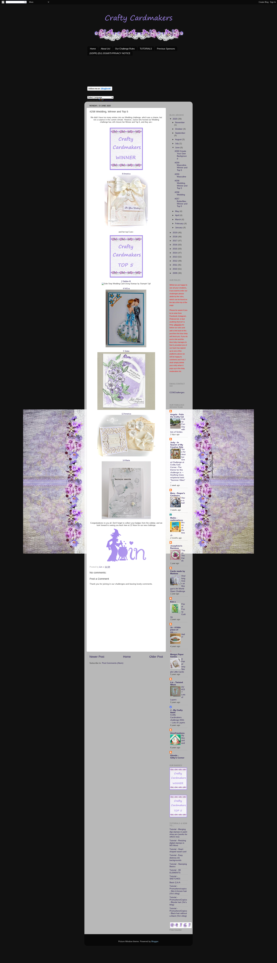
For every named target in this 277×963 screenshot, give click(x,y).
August (178, 139)
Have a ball (183, 500)
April (177, 215)
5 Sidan (126, 351)
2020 (175, 119)
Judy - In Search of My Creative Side (176, 444)
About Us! (105, 48)
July (177, 143)
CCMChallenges (177, 392)
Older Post (156, 656)
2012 (175, 261)
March (178, 219)
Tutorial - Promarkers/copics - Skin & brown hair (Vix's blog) (178, 890)
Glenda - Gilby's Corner (177, 756)
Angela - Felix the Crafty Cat (177, 415)
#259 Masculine (180, 175)
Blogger (154, 941)
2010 (175, 269)
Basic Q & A (175, 882)
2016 (175, 244)
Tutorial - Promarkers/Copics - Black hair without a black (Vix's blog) (178, 912)
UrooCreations (177, 733)
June (177, 147)
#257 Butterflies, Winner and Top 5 (181, 202)
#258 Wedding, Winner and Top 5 (181, 184)
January (179, 227)
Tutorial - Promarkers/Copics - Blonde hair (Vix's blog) (178, 901)
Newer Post (96, 656)
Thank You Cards (183, 555)
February (179, 223)
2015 (175, 249)
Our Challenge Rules (125, 48)
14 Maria (126, 460)
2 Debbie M (126, 281)
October (179, 129)
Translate (108, 100)
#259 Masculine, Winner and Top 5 (181, 166)
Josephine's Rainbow (176, 547)
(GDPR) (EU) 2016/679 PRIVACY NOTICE (109, 53)
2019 (175, 232)
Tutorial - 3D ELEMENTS (175, 871)
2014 (175, 253)
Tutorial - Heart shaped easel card (178, 850)
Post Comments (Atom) (112, 663)
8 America (126, 174)
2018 (175, 236)
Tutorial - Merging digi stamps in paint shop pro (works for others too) (178, 833)
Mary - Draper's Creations (177, 494)
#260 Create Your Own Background (181, 155)
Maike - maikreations (176, 519)
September (180, 133)
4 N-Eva (126, 288)
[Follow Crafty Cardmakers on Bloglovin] (99, 90)
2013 (175, 257)
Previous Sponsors (166, 48)
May (177, 211)
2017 (175, 240)
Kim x (173, 602)
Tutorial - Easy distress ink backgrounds (176, 857)
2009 (175, 273)
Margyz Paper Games (177, 655)
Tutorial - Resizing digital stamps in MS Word (178, 843)
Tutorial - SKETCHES (175, 877)
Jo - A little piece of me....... (175, 629)
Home (93, 48)
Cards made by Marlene (177, 572)
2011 (175, 265)
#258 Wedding (180, 193)
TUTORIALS (146, 48)
